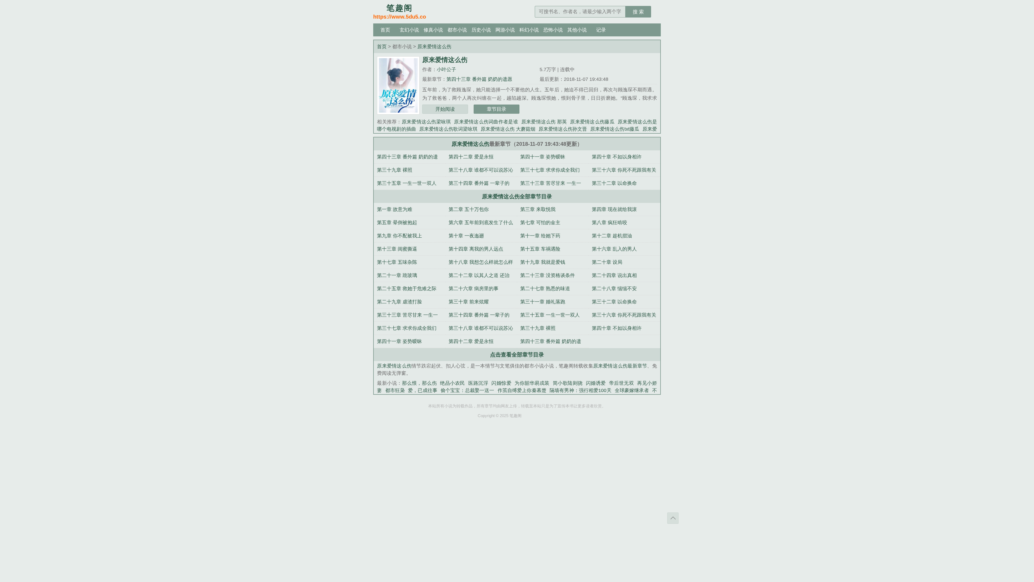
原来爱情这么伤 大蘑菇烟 (508, 129)
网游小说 (505, 30)
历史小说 (481, 30)
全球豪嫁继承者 (632, 390)
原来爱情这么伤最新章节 (620, 366)
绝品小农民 (452, 383)
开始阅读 (445, 109)
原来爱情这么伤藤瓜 (592, 121)
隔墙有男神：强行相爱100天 (581, 390)
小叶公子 (446, 69)
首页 (385, 30)
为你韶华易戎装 (532, 383)
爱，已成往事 (422, 390)
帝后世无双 (621, 383)
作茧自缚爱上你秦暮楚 (522, 390)
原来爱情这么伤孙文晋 (563, 129)
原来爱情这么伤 (434, 46)
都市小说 (457, 30)
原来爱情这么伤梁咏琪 (426, 121)
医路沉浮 (478, 383)
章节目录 (496, 109)
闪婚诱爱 (596, 383)
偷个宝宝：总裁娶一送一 (467, 390)
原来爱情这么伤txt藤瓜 (614, 129)
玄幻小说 (409, 30)
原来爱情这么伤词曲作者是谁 (486, 121)
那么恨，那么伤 (419, 383)
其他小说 (577, 30)
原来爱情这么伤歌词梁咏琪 (448, 129)
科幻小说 (529, 30)
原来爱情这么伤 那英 (544, 121)
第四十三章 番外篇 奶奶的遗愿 (479, 79)
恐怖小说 (553, 30)
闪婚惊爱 (501, 383)
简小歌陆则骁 (568, 383)
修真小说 (433, 30)
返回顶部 (673, 518)
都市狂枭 (395, 390)
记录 (601, 30)
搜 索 (638, 12)
